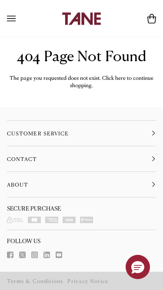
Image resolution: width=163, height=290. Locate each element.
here (120, 78)
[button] (138, 267)
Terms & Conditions (35, 281)
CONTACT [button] (22, 159)
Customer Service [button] (38, 133)
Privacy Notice (87, 281)
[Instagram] (34, 255)
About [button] (17, 184)
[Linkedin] (46, 255)
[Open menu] (20, 18)
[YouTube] (59, 255)
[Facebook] (10, 255)
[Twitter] (22, 255)
